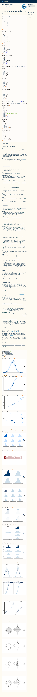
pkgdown (32, 694)
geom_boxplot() (10, 209)
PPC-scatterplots (18, 345)
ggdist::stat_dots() (6, 166)
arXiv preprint (17, 331)
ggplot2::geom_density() (15, 173)
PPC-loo (7, 345)
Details (29, 11)
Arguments (30, 7)
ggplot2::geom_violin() (16, 217)
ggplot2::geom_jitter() (15, 229)
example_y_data (7, 352)
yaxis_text (22, 524)
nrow (15, 376)
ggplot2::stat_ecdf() (15, 187)
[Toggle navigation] (34, 1)
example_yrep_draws (8, 353)
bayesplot (5, 1)
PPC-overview (11, 345)
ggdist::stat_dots (21, 294)
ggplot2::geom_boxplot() (21, 208)
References (30, 14)
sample (13, 376)
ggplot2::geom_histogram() (11, 190)
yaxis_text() (5, 205)
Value (29, 9)
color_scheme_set (5, 351)
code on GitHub (22, 331)
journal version (12, 331)
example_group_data (9, 354)
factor (24, 159)
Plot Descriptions (31, 12)
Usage (29, 6)
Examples (29, 17)
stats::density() (16, 176)
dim (3, 355)
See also (29, 15)
